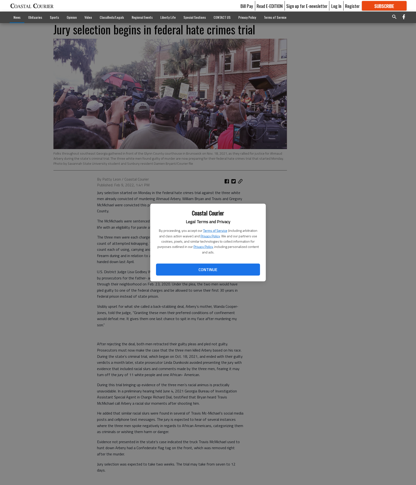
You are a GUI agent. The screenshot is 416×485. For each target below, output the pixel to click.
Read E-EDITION (270, 6)
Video (88, 17)
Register (352, 6)
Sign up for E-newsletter (306, 6)
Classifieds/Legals (112, 17)
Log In (336, 6)
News (16, 17)
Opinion (72, 17)
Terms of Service (215, 230)
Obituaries (35, 17)
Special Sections (194, 17)
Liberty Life (168, 17)
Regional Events (142, 17)
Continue (208, 269)
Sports (54, 17)
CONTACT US (222, 17)
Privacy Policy (210, 236)
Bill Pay (246, 6)
